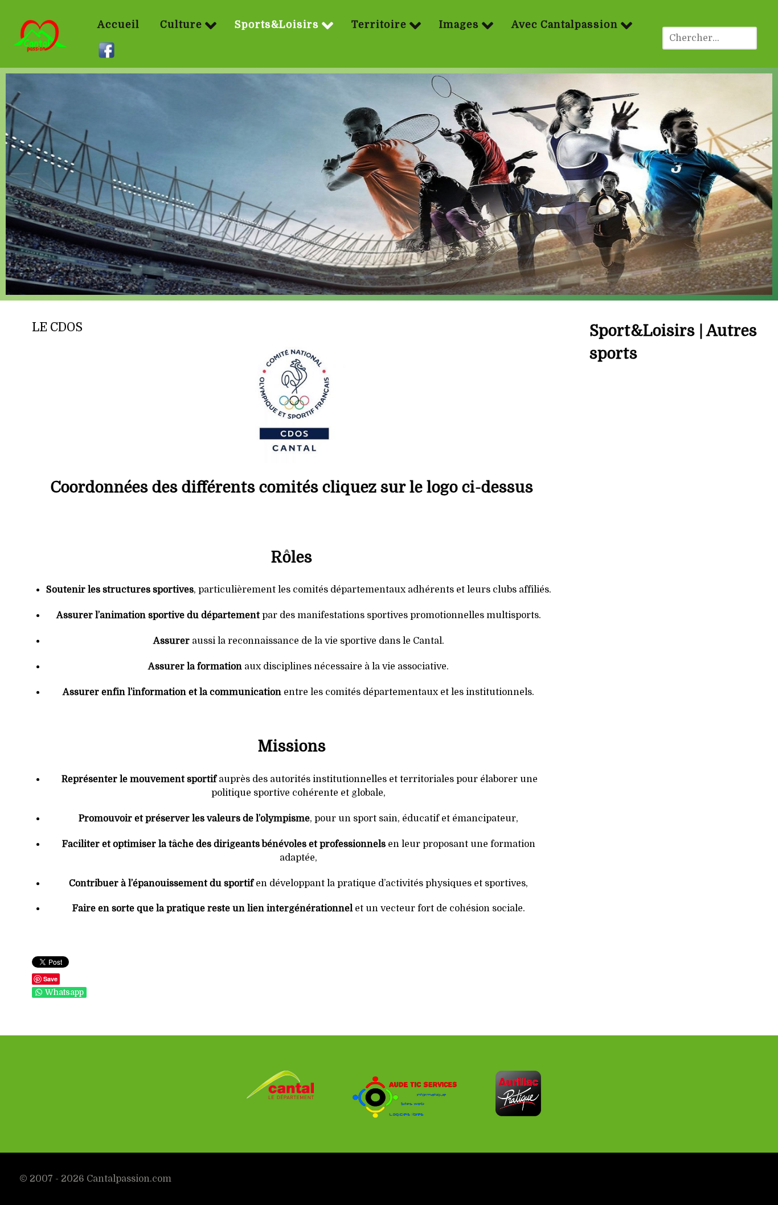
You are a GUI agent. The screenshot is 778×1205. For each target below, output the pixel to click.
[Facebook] (108, 51)
